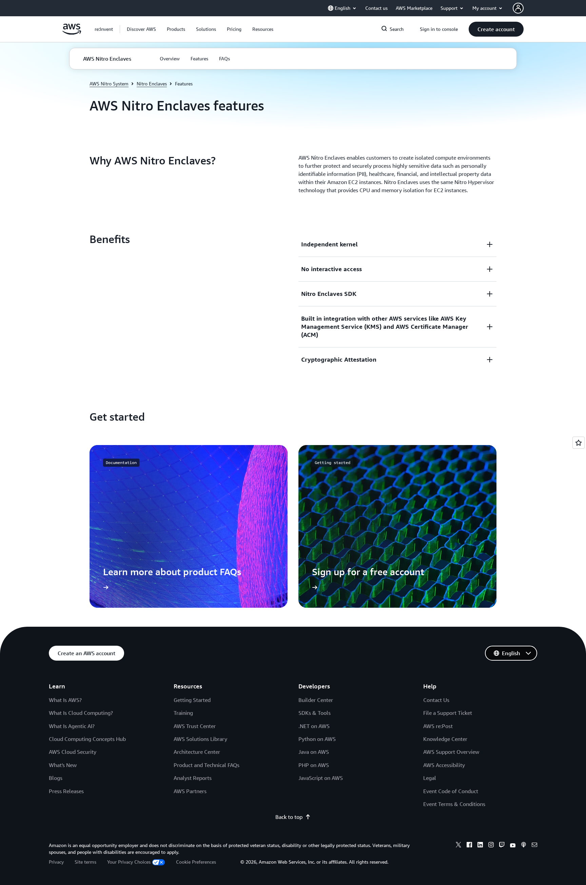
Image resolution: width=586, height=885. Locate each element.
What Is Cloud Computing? (81, 712)
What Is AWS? (65, 700)
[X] (458, 845)
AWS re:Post (438, 726)
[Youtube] (512, 845)
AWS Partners (190, 791)
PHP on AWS (313, 765)
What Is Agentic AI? (72, 726)
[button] (141, 29)
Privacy (56, 862)
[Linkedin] (480, 845)
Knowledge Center (445, 739)
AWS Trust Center (195, 726)
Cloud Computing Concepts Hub (87, 739)
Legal (429, 778)
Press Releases (66, 791)
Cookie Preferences (196, 862)
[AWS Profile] (518, 8)
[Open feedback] (578, 443)
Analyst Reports (193, 778)
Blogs (55, 778)
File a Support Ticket (447, 712)
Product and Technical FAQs (206, 765)
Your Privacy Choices (129, 862)
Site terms (85, 862)
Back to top (288, 816)
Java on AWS (313, 751)
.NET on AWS (314, 726)
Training (183, 712)
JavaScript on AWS (320, 778)
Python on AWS (317, 739)
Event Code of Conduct (450, 791)
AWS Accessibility (444, 765)
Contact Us (436, 700)
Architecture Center (197, 751)
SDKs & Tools (314, 712)
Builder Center (315, 700)
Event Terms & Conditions (454, 804)
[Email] (534, 845)
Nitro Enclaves (152, 83)
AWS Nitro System (109, 83)
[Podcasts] (523, 845)
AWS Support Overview (451, 751)
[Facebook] (469, 845)
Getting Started (192, 700)
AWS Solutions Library (200, 739)
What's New (63, 765)
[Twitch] (502, 845)
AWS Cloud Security (72, 751)
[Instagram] (491, 845)
